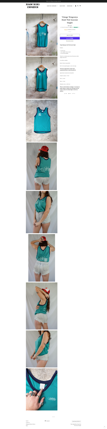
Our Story (62, 5)
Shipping (65, 29)
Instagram (48, 420)
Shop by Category (52, 5)
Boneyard (70, 5)
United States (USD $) (75, 421)
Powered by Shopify (77, 425)
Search (27, 420)
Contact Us (28, 422)
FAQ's (27, 425)
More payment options (69, 40)
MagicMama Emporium (77, 424)
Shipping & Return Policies (30, 424)
